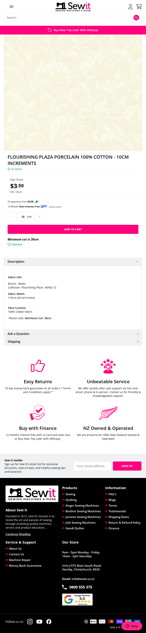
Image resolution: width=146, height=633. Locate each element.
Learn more (55, 206)
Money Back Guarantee (25, 565)
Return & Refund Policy (124, 522)
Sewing (70, 494)
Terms (113, 505)
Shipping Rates (119, 517)
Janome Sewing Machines (83, 517)
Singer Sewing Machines (82, 505)
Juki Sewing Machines (80, 522)
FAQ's (112, 494)
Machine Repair (20, 560)
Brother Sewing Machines (83, 511)
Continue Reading (18, 534)
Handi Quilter (75, 528)
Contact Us (16, 554)
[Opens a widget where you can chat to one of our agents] (131, 626)
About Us (15, 548)
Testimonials (117, 511)
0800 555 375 (80, 587)
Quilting (71, 500)
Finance (114, 528)
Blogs (112, 500)
